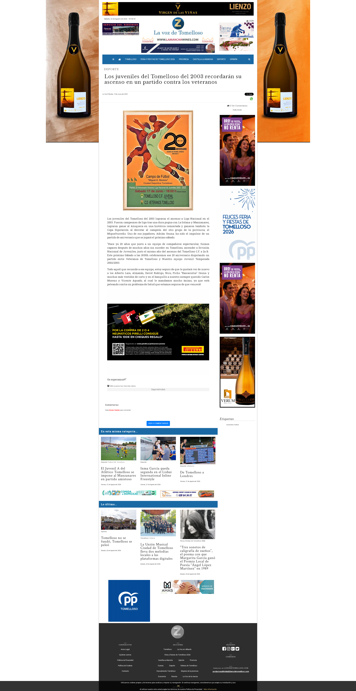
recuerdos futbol (232, 425)
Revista (174, 677)
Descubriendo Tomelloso (166, 671)
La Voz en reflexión (184, 649)
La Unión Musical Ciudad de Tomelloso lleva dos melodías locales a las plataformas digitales (156, 551)
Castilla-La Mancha (203, 59)
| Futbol (162, 389)
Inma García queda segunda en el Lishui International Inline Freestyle (156, 473)
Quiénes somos (125, 655)
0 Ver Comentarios (238, 105)
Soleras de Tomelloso (189, 666)
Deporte (221, 59)
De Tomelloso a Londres (192, 474)
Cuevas (161, 666)
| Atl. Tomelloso (119, 462)
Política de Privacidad (125, 660)
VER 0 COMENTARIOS (158, 423)
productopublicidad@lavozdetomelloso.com (231, 671)
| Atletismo (190, 466)
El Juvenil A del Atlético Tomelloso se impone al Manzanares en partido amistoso (118, 473)
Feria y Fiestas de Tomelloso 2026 (158, 59)
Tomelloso (130, 59)
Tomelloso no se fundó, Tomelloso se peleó (116, 541)
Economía (162, 677)
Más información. (210, 689)
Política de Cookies (125, 666)
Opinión (233, 59)
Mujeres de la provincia (189, 671)
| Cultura (152, 538)
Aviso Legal (125, 649)
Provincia (184, 59)
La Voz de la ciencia (190, 677)
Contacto (125, 671)
